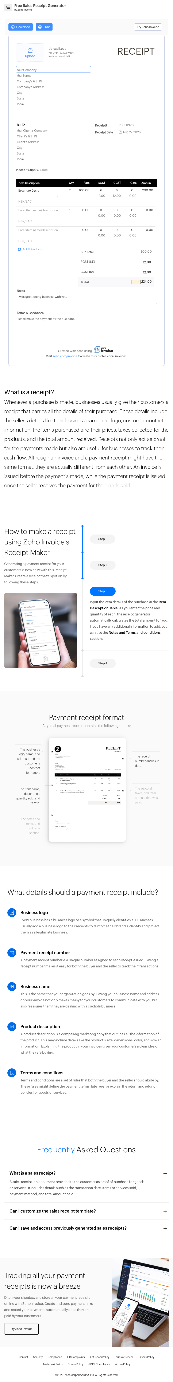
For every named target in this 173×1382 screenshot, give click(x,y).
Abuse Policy (122, 1364)
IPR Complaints (76, 1357)
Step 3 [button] (102, 591)
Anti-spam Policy (99, 1357)
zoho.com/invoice (65, 356)
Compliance (55, 1357)
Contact (23, 1357)
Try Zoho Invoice (148, 27)
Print (46, 27)
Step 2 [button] (102, 565)
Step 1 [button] (102, 539)
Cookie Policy (75, 1364)
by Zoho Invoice (23, 9)
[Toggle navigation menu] (8, 7)
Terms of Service (124, 1357)
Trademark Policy (53, 1364)
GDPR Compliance (99, 1364)
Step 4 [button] (102, 663)
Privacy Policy (146, 1357)
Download (23, 27)
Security (38, 1357)
